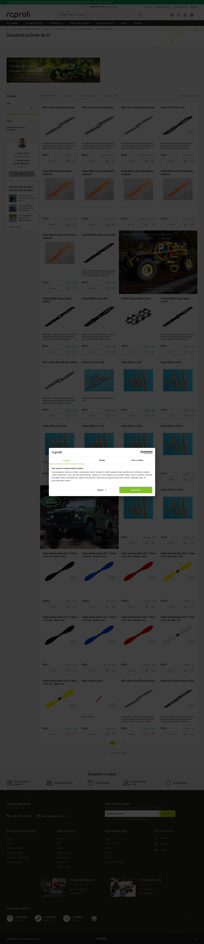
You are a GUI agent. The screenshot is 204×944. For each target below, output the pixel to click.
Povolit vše (135, 490)
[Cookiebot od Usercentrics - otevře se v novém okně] (142, 452)
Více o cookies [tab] (137, 460)
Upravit (100, 490)
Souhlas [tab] (66, 461)
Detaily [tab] (102, 460)
